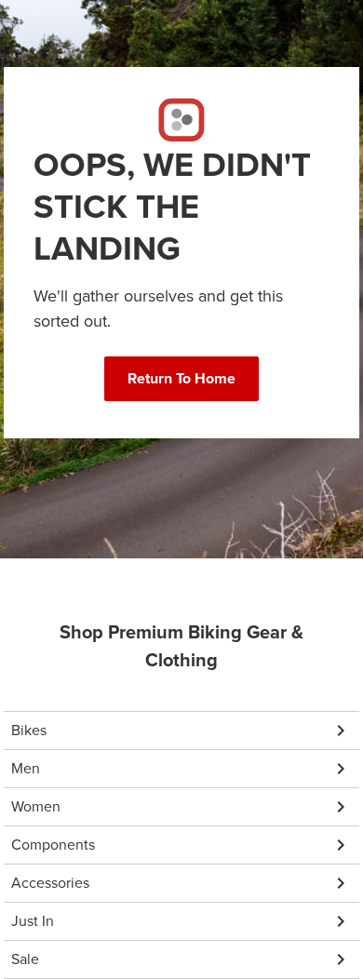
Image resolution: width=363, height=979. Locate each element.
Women (35, 806)
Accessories (50, 882)
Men (25, 768)
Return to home (181, 378)
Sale (25, 959)
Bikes (29, 730)
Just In (32, 921)
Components (53, 844)
